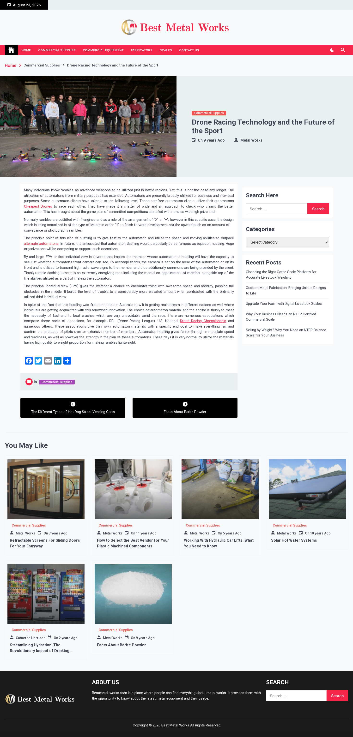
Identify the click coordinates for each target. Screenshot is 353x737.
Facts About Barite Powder (121, 645)
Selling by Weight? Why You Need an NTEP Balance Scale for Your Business (286, 333)
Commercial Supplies (57, 50)
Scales (166, 50)
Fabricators (141, 50)
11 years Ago (146, 533)
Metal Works (251, 140)
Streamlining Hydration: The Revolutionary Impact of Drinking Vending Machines (39, 651)
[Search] (342, 50)
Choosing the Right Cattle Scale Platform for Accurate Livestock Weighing (281, 275)
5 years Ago (232, 533)
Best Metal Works (175, 725)
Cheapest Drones (39, 206)
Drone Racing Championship (203, 321)
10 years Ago (320, 533)
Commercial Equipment (103, 50)
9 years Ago (214, 140)
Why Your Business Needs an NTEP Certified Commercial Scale (281, 317)
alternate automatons (41, 243)
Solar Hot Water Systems (294, 540)
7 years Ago (58, 533)
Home (26, 50)
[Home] (11, 50)
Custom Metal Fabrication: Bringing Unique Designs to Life (286, 290)
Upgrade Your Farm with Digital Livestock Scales (284, 303)
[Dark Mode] (332, 50)
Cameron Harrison (30, 638)
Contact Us (189, 50)
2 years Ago (68, 638)
